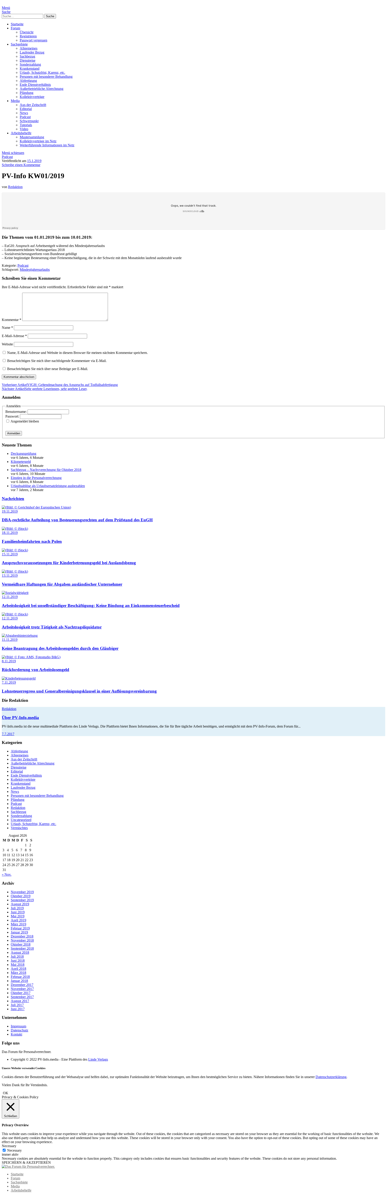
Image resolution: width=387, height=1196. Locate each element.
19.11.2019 (10, 511)
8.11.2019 (9, 661)
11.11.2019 (9, 639)
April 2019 (18, 920)
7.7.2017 (8, 734)
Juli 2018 (17, 956)
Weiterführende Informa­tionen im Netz (47, 145)
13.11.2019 (10, 575)
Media (15, 101)
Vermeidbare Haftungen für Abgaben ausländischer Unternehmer (62, 584)
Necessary (14, 1150)
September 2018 (22, 948)
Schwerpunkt (29, 121)
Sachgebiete (19, 44)
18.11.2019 (10, 533)
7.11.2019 (9, 682)
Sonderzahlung (30, 64)
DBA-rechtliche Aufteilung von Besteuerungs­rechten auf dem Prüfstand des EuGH (77, 520)
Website (7, 344)
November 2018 (22, 940)
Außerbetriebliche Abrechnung (41, 89)
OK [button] (5, 1093)
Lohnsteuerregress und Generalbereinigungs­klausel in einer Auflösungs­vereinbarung (79, 691)
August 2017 (20, 1001)
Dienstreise (27, 60)
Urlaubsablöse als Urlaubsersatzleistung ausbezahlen (48, 486)
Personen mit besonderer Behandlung (46, 76)
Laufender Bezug (32, 52)
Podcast (25, 117)
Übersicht (26, 32)
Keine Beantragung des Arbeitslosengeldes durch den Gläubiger (60, 648)
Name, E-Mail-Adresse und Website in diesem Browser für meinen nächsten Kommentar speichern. (77, 353)
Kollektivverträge (32, 97)
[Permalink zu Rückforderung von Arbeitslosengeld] (31, 657)
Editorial (26, 109)
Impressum (18, 1026)
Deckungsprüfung (23, 453)
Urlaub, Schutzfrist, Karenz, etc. (42, 72)
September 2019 (22, 900)
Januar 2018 (19, 981)
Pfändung (26, 93)
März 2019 (18, 924)
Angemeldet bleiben (25, 421)
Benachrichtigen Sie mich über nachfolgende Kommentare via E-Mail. (57, 361)
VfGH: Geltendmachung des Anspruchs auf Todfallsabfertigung (60, 385)
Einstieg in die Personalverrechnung (36, 478)
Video (24, 129)
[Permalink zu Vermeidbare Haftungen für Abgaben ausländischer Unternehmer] (15, 571)
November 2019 (22, 892)
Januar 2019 (19, 932)
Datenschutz (19, 1030)
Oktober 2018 (20, 944)
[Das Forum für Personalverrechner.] (28, 1166)
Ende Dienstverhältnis (35, 85)
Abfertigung (28, 80)
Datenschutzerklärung (331, 1077)
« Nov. (6, 874)
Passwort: (12, 416)
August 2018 (20, 952)
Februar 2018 (20, 977)
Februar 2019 (20, 928)
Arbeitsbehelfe (21, 133)
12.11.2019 (10, 597)
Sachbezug (27, 56)
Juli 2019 (17, 908)
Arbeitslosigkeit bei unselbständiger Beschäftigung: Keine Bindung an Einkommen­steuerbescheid (91, 605)
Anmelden (13, 433)
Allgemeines (28, 48)
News (24, 113)
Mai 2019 (17, 916)
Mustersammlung (32, 137)
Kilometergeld (21, 462)
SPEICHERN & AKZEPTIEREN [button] (26, 1162)
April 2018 (18, 969)
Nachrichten (13, 498)
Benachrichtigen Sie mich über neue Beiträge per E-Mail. (47, 369)
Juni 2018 (18, 960)
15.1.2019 (34, 161)
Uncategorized (21, 820)
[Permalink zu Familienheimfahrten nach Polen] (15, 529)
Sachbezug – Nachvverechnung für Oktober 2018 (46, 470)
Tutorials (26, 125)
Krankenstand (29, 68)
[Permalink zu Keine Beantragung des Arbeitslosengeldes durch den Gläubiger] (20, 635)
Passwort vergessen (33, 40)
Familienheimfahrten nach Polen (32, 541)
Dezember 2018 (22, 936)
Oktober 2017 (20, 993)
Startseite (17, 24)
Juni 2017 (18, 1009)
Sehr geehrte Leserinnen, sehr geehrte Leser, (44, 389)
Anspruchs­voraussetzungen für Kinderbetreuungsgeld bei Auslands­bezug (69, 562)
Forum (15, 28)
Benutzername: (16, 412)
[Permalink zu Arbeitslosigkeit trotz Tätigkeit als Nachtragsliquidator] (15, 614)
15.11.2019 (10, 554)
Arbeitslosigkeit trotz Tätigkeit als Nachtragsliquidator (52, 627)
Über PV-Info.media (20, 717)
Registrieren (28, 36)
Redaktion (15, 187)
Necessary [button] (9, 1146)
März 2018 (18, 973)
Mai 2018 (17, 964)
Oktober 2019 (20, 896)
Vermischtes (19, 828)
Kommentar (11, 320)
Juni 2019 (18, 912)
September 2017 (22, 997)
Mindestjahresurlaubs (35, 269)
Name (7, 327)
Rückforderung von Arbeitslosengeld (35, 669)
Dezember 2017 (22, 985)
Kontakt (16, 1034)
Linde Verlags (98, 1059)
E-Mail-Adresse (14, 336)
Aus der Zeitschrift (33, 105)
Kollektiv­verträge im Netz (38, 141)
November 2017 (22, 989)
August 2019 (20, 904)
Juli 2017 (17, 1005)
